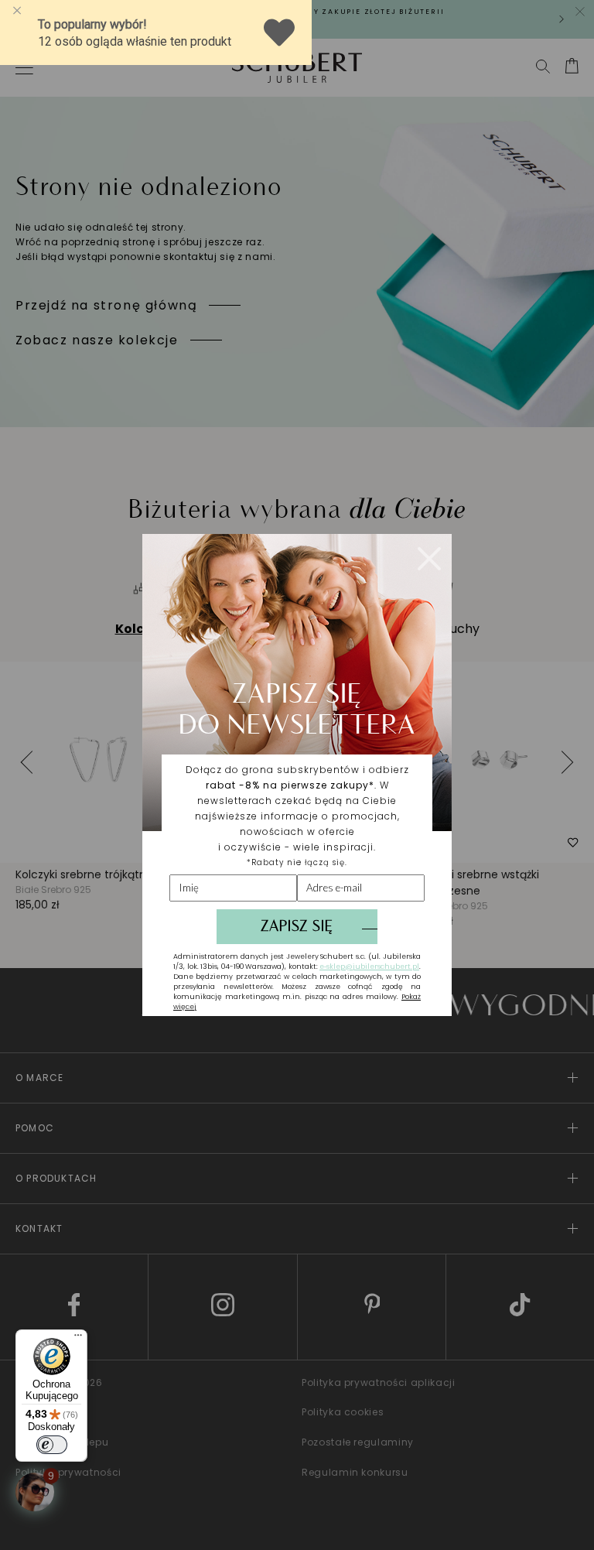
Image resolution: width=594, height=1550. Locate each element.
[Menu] (78, 1338)
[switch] (51, 1444)
